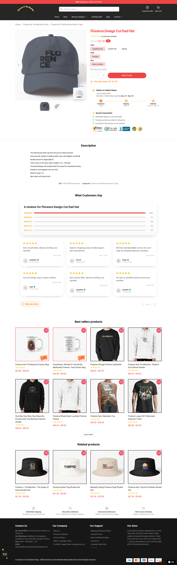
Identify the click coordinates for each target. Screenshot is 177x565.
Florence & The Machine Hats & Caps (67, 24)
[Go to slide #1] (44, 106)
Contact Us (95, 541)
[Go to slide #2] (57, 106)
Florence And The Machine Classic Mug (32, 364)
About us (56, 531)
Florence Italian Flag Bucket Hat (66, 487)
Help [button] (172, 562)
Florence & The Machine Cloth (36, 24)
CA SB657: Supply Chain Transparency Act (69, 544)
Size (92, 60)
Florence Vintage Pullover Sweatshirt (105, 364)
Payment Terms (96, 534)
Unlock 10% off (5, 554)
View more (88, 435)
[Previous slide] (19, 64)
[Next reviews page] (155, 304)
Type (92, 45)
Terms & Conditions (60, 534)
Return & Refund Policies (100, 538)
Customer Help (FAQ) (98, 544)
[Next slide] (82, 64)
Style (92, 53)
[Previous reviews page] (143, 304)
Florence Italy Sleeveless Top (102, 416)
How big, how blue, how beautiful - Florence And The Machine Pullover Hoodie (30, 419)
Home (17, 24)
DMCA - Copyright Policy (62, 541)
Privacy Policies (59, 538)
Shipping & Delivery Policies (101, 531)
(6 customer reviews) (109, 36)
